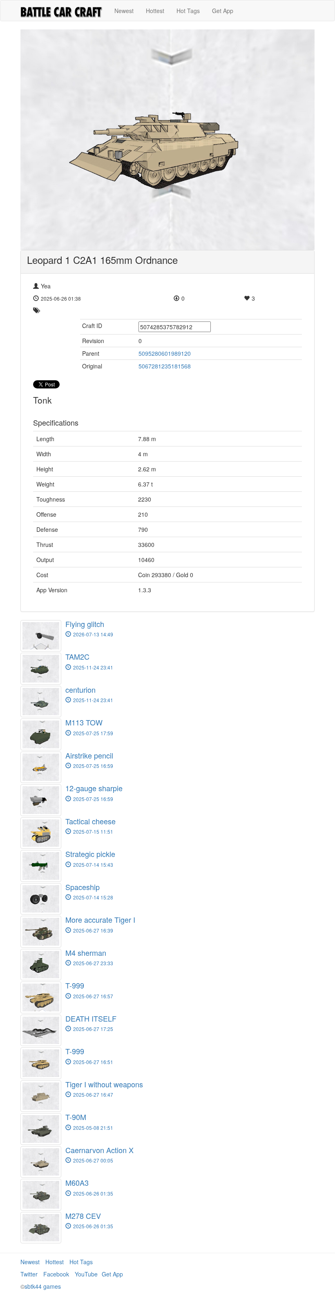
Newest (124, 11)
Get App (222, 11)
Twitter (29, 1274)
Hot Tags (188, 11)
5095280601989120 (164, 353)
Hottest (155, 11)
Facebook (56, 1274)
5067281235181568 (164, 366)
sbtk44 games (43, 1286)
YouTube (86, 1274)
